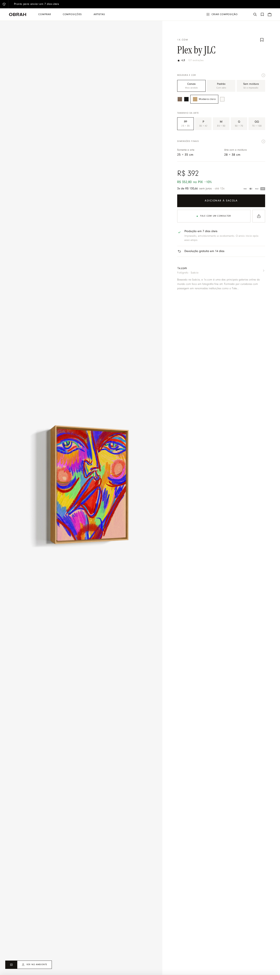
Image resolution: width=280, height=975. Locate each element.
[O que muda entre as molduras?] (263, 75)
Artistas (99, 14)
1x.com (182, 40)
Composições (72, 14)
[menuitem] (44, 14)
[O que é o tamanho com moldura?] (263, 141)
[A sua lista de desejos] (262, 14)
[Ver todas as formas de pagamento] (254, 188)
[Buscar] (255, 14)
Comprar (44, 14)
